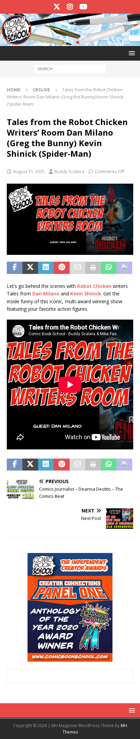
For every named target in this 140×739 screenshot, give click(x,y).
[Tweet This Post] (30, 268)
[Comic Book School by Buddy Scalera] (70, 42)
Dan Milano (45, 293)
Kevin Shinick (85, 293)
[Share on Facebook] (14, 268)
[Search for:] (70, 68)
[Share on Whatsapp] (109, 268)
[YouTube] (83, 7)
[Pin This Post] (61, 268)
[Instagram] (70, 7)
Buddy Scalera (69, 171)
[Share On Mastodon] (124, 268)
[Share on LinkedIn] (46, 268)
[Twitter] (57, 7)
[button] (130, 53)
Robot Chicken (94, 286)
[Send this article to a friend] (77, 268)
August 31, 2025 (29, 171)
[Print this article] (93, 268)
